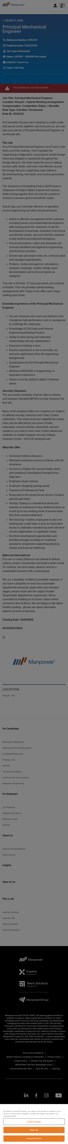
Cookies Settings (34, 1121)
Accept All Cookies (34, 1138)
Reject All (34, 1130)
